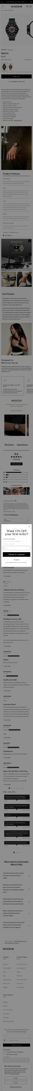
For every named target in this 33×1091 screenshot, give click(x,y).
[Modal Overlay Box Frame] (16, 545)
